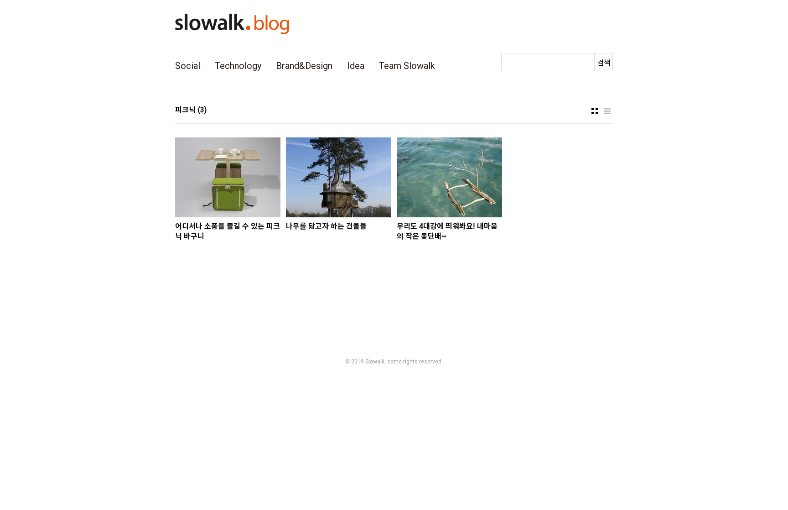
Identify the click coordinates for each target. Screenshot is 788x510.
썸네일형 (594, 110)
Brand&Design (304, 65)
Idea (355, 65)
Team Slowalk (407, 65)
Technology (238, 65)
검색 (604, 62)
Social (187, 65)
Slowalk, (375, 361)
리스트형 (607, 110)
